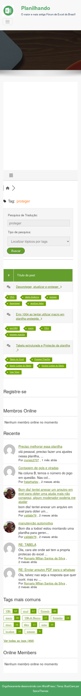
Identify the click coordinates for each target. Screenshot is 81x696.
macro (31, 328)
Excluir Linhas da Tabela (53, 365)
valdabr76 (30, 515)
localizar (10, 631)
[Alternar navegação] (7, 21)
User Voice (14, 372)
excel (25, 611)
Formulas (58, 617)
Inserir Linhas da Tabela (20, 365)
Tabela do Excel (17, 359)
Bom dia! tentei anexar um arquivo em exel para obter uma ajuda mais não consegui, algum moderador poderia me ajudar (47, 495)
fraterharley (31, 482)
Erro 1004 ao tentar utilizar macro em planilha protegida (40, 316)
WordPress (48, 686)
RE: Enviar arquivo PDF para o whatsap (46, 569)
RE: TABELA (27, 544)
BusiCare (69, 686)
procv (9, 624)
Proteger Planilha (42, 359)
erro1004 (14, 328)
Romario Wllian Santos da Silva (44, 558)
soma (44, 624)
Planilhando (35, 8)
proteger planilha (17, 334)
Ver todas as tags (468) (19, 640)
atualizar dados (37, 303)
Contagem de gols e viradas (38, 468)
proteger (53, 297)
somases (31, 631)
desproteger (15, 303)
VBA (12, 297)
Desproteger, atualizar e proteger (38, 286)
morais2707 (31, 460)
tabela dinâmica (32, 297)
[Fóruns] (7, 188)
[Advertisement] (40, 127)
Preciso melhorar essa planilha (40, 446)
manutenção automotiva (35, 523)
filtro (26, 624)
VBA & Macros (32, 617)
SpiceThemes (40, 691)
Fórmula (45, 611)
